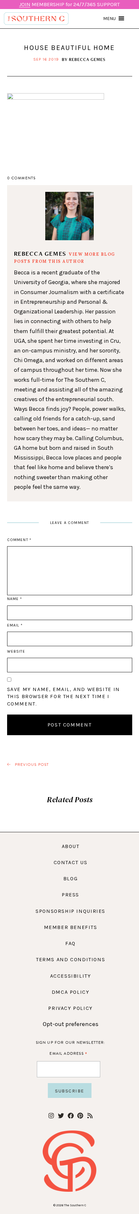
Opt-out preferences (71, 1024)
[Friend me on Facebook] (71, 1116)
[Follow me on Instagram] (51, 1116)
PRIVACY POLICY (70, 1008)
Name (14, 599)
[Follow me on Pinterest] (80, 1116)
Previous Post (31, 764)
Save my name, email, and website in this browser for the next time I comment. (63, 696)
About (71, 846)
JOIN (24, 4)
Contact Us (71, 862)
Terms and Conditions (70, 959)
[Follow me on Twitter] (61, 1116)
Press (70, 895)
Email (15, 625)
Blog (70, 878)
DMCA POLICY (71, 992)
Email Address (68, 1053)
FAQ (70, 943)
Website (16, 651)
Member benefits (70, 927)
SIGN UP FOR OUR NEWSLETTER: (70, 1042)
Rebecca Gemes (87, 59)
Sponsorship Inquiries (70, 911)
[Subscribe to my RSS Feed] (90, 1116)
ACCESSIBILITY (70, 976)
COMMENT (19, 540)
